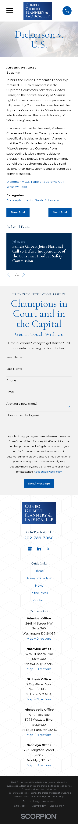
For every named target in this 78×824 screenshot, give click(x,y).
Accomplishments (19, 200)
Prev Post (18, 212)
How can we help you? (22, 415)
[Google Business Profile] (30, 549)
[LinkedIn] (39, 549)
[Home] (37, 11)
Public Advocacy (47, 200)
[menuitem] (19, 806)
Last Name (14, 368)
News (39, 585)
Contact (39, 600)
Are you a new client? (21, 403)
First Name (14, 357)
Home (39, 571)
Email (10, 392)
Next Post (60, 212)
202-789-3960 (39, 537)
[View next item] (24, 275)
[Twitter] (48, 549)
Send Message (39, 483)
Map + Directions (39, 638)
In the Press (39, 593)
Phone (11, 380)
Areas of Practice (39, 578)
